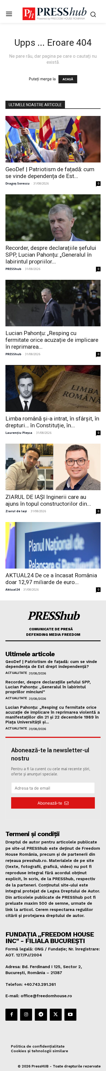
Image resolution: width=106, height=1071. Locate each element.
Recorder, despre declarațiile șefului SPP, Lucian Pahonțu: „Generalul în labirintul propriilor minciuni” (48, 687)
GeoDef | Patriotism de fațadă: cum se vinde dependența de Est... (49, 172)
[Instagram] (26, 1015)
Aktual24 (12, 589)
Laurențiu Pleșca (18, 433)
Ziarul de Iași (16, 511)
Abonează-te (50, 803)
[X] (56, 1015)
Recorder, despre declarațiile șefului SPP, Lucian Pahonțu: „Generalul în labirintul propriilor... (50, 255)
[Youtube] (70, 1015)
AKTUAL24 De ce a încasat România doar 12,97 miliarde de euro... (51, 578)
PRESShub (13, 269)
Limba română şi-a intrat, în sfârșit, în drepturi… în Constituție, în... (52, 422)
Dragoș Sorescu (17, 183)
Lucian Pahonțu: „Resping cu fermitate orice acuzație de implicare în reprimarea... (51, 340)
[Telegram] (41, 1015)
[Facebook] (11, 1015)
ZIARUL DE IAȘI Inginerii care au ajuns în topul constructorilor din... (48, 500)
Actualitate (16, 673)
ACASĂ (68, 79)
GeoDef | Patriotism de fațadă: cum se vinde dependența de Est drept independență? (51, 664)
